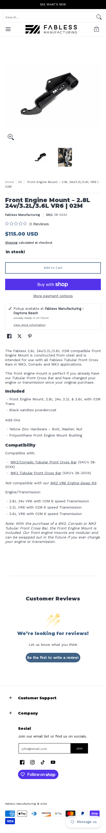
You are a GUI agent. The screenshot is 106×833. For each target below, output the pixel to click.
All (20, 182)
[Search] (99, 17)
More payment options (53, 296)
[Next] (97, 94)
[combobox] (49, 17)
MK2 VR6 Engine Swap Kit (73, 483)
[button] (96, 29)
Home (9, 182)
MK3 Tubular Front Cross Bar (36, 473)
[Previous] (8, 94)
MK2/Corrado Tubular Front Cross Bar (44, 462)
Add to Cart (53, 267)
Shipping (11, 242)
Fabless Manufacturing (22, 215)
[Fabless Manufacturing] (51, 29)
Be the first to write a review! (53, 657)
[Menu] (8, 29)
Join (79, 748)
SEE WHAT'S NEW (53, 4)
